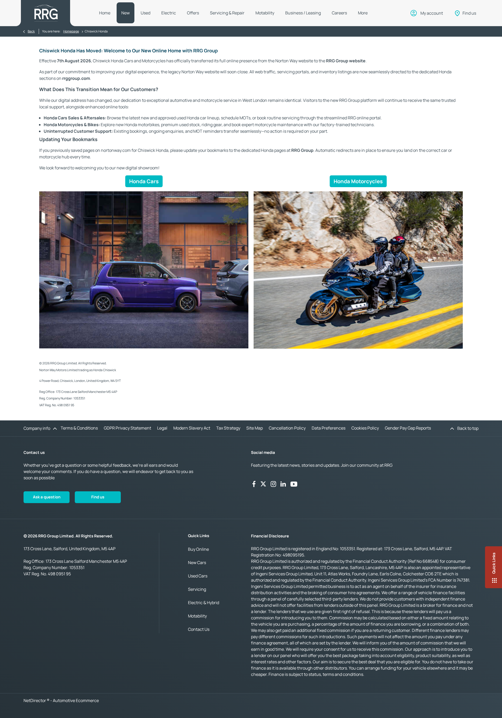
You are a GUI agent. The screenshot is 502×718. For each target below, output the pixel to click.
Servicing (197, 589)
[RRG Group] (46, 13)
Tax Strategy (228, 428)
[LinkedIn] (283, 484)
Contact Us (198, 629)
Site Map (254, 428)
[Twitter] (263, 484)
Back (31, 31)
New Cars (197, 562)
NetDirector (35, 700)
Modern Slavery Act (191, 428)
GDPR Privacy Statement (127, 428)
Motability (197, 616)
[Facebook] (254, 484)
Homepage (71, 31)
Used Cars (197, 576)
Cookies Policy (365, 428)
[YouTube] (294, 484)
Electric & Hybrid (203, 602)
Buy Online (198, 549)
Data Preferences (328, 428)
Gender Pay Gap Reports (408, 428)
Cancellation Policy (287, 428)
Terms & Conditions (79, 428)
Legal (162, 428)
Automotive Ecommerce (76, 700)
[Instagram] (273, 484)
